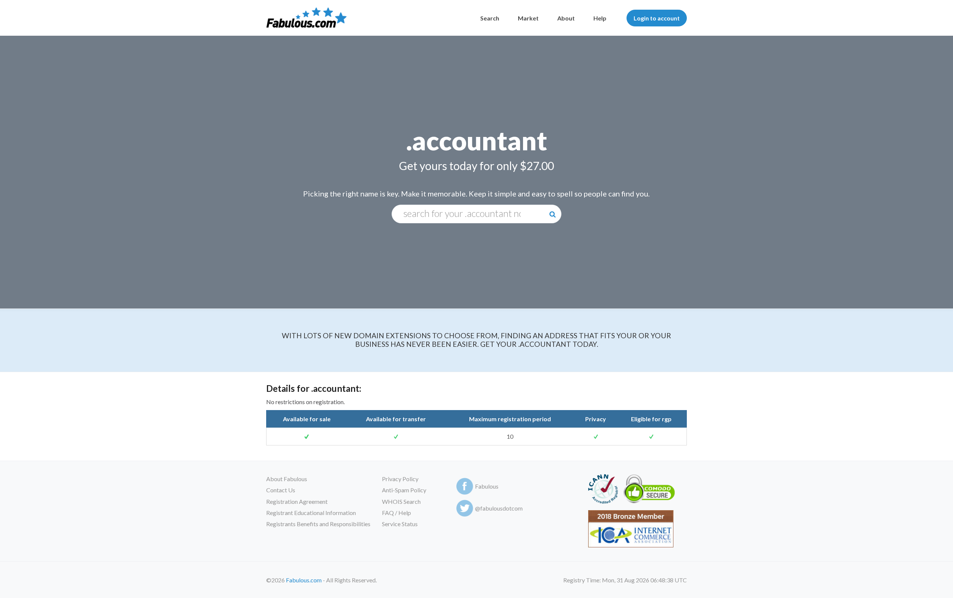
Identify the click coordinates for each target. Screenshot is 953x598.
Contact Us (280, 489)
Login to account (657, 18)
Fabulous (486, 486)
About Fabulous (286, 478)
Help (599, 18)
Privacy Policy (400, 478)
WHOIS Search (401, 501)
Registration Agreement (297, 501)
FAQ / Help (396, 512)
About (566, 18)
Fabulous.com (304, 579)
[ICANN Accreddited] (603, 490)
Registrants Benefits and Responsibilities (318, 523)
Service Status (400, 523)
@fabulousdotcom (499, 508)
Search (489, 18)
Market (528, 18)
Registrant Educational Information (311, 512)
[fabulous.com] (306, 18)
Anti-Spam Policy (404, 489)
